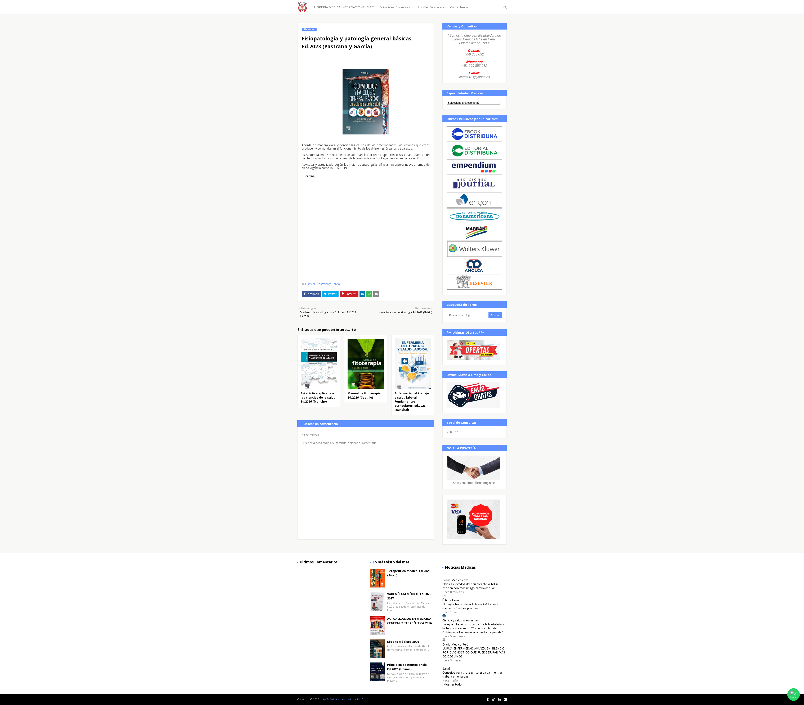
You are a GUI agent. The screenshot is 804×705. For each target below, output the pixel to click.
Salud (446, 668)
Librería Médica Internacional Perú (341, 699)
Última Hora (450, 600)
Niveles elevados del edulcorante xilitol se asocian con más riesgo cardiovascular (470, 586)
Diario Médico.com (455, 580)
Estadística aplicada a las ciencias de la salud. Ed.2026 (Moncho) (318, 397)
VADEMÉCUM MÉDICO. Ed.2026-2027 (409, 596)
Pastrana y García (328, 284)
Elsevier (310, 284)
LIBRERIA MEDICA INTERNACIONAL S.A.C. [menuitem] (344, 7)
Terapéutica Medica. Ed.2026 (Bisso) (408, 573)
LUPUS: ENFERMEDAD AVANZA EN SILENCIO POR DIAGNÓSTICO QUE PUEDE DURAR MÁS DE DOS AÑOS (473, 652)
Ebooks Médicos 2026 (403, 642)
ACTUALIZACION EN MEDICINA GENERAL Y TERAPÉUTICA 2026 (409, 621)
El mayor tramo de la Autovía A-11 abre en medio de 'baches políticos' (471, 606)
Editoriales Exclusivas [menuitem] (394, 7)
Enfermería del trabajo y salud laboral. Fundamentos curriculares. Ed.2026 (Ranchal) (412, 401)
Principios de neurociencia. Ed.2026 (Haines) (407, 667)
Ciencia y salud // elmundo (460, 620)
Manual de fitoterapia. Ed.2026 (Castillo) (364, 395)
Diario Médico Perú (455, 644)
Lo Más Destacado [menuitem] (431, 7)
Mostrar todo (452, 684)
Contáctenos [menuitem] (459, 7)
